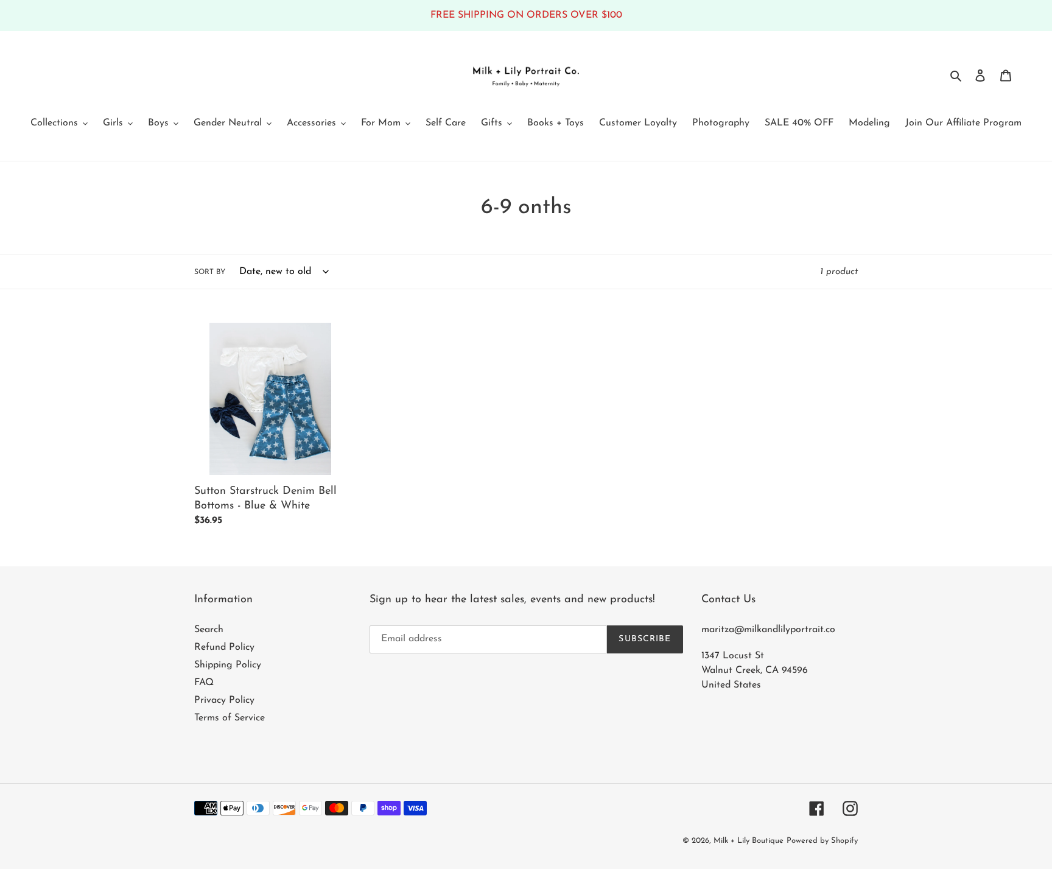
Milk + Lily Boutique (749, 841)
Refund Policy (224, 647)
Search (208, 630)
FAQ (204, 683)
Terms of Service (229, 718)
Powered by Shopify (822, 841)
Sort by (209, 272)
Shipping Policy (227, 665)
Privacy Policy (224, 700)
